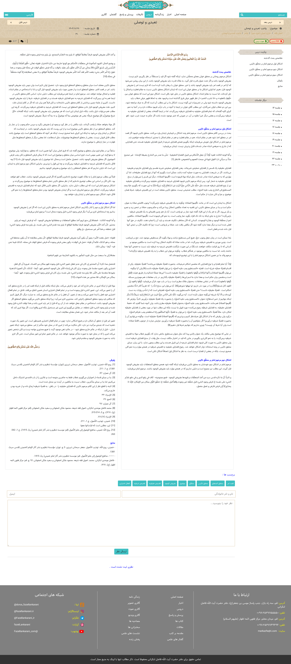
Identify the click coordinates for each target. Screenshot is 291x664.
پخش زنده (134, 639)
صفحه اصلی (180, 14)
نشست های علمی (130, 633)
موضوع (182, 483)
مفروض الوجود (170, 483)
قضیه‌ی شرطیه (139, 483)
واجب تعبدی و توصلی (231, 33)
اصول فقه (278, 33)
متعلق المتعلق (217, 483)
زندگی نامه (134, 597)
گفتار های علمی (175, 639)
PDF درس (275, 41)
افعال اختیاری (124, 483)
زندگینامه (159, 14)
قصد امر (230, 483)
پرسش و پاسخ (126, 14)
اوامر (246, 33)
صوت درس (260, 41)
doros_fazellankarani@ (26, 605)
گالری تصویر (134, 603)
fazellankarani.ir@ (24, 611)
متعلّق (191, 483)
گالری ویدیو (134, 615)
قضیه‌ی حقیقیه (155, 483)
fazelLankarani (22, 625)
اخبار (169, 14)
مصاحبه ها (134, 621)
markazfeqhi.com (267, 631)
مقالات (180, 627)
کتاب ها (179, 621)
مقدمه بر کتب (176, 633)
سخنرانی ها (134, 627)
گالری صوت (134, 609)
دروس (149, 14)
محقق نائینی (203, 483)
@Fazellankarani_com (26, 631)
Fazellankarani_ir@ (24, 618)
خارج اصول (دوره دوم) (261, 33)
